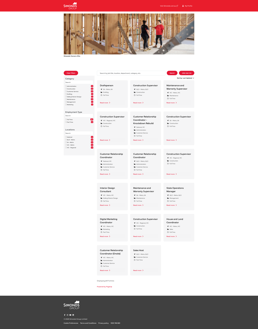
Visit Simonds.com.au (168, 6)
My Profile (188, 6)
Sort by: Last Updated (184, 78)
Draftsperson (106, 85)
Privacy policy (103, 323)
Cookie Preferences (71, 323)
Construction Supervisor (145, 85)
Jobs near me (186, 73)
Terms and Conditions (88, 323)
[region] (145, 181)
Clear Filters (71, 73)
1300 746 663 (115, 323)
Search (172, 73)
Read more (104, 102)
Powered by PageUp (104, 286)
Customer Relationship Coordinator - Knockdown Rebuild (144, 120)
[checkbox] (66, 86)
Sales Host (138, 250)
